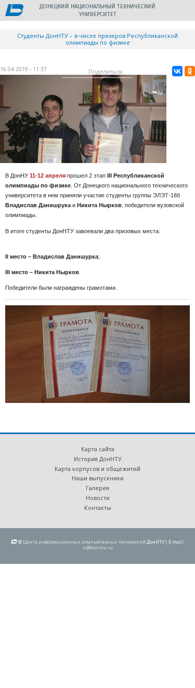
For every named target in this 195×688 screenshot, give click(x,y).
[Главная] (14, 11)
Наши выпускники (98, 478)
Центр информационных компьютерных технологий (84, 541)
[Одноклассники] (190, 71)
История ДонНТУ (98, 459)
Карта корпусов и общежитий (97, 469)
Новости (98, 498)
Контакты (97, 507)
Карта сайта (97, 449)
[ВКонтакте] (177, 71)
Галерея (97, 488)
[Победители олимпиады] (83, 160)
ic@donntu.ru (98, 547)
